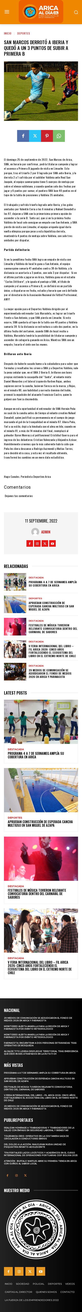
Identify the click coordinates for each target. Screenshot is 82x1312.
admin (45, 531)
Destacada (36, 578)
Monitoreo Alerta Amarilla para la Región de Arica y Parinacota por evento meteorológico (36, 1027)
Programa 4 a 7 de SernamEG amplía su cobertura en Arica (53, 583)
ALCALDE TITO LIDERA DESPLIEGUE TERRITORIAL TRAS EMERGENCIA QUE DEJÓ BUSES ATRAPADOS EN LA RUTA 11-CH (41, 1052)
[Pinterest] (47, 136)
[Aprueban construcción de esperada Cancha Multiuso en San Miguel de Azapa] (15, 604)
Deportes (23, 33)
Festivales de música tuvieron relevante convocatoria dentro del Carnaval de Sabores (53, 628)
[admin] (36, 532)
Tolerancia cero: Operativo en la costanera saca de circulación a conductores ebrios (36, 1137)
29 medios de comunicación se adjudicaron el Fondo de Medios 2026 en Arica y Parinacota (50, 673)
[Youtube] (52, 543)
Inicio (8, 33)
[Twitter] (35, 136)
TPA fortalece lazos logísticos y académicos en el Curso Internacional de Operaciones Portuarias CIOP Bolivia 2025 (41, 1154)
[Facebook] (23, 136)
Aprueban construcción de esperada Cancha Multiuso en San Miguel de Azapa (51, 606)
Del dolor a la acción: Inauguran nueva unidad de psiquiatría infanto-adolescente (35, 1145)
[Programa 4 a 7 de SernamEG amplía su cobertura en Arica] (15, 582)
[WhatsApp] (59, 136)
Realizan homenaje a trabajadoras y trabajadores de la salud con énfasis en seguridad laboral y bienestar (39, 1129)
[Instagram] (37, 543)
